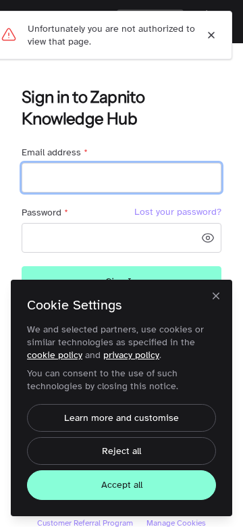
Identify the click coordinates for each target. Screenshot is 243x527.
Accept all (121, 485)
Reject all (121, 451)
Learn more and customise (121, 418)
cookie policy (54, 355)
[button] (208, 238)
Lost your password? (177, 212)
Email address (55, 152)
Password (45, 212)
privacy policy (131, 355)
